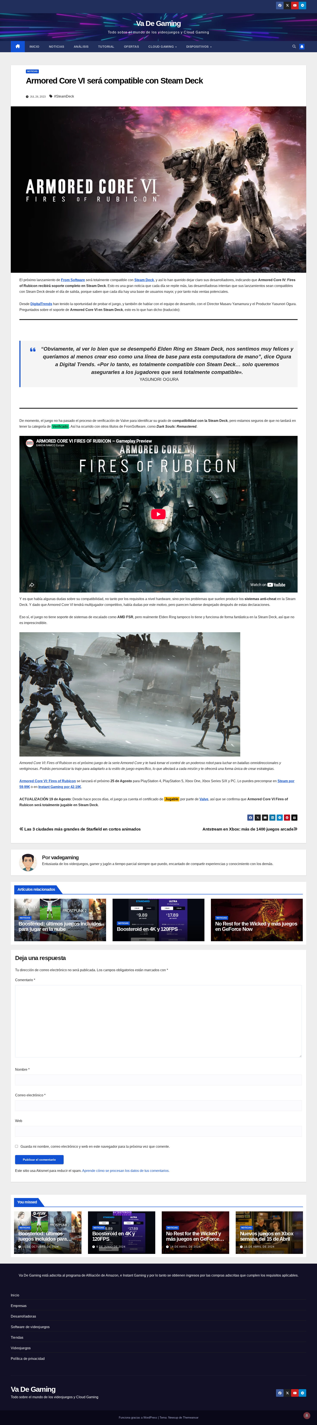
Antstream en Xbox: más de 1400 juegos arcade (247, 829)
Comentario (25, 980)
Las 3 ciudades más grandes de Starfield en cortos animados (82, 829)
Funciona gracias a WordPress (138, 1417)
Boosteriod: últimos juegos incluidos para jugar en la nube (60, 926)
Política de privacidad (28, 1358)
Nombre (22, 1069)
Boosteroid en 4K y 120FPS (147, 929)
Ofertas (131, 46)
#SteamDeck (64, 96)
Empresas (19, 1306)
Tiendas (17, 1337)
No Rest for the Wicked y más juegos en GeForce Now (256, 926)
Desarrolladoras (23, 1316)
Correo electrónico (30, 1095)
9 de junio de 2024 (111, 1246)
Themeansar (190, 1417)
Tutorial (106, 46)
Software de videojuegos (30, 1327)
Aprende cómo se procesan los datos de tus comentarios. (125, 1171)
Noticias (56, 46)
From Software (73, 280)
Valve (203, 799)
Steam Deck (144, 280)
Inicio (34, 46)
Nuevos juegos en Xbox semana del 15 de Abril (266, 1236)
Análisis (81, 46)
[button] (294, 46)
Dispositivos (198, 46)
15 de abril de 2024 (259, 1246)
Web (18, 1121)
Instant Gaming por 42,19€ (59, 787)
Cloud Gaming (161, 46)
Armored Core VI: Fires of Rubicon (47, 781)
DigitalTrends (41, 304)
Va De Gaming (158, 23)
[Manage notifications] (306, 1415)
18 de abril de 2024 (185, 1246)
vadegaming (65, 857)
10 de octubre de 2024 (40, 1246)
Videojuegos (21, 1348)
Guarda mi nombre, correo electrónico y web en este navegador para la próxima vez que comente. (95, 1146)
